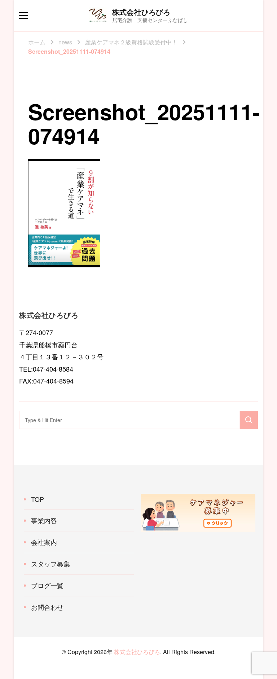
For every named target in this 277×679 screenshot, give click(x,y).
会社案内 (44, 542)
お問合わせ (47, 607)
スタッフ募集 (50, 563)
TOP (37, 499)
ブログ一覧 (47, 585)
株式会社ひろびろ (141, 11)
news (65, 42)
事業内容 (44, 520)
